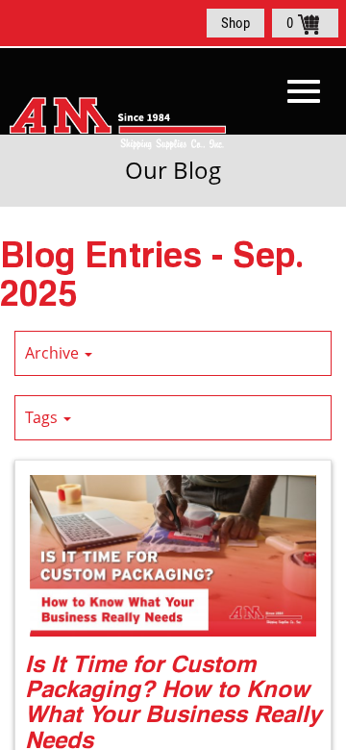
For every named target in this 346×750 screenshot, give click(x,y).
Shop (235, 23)
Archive (54, 352)
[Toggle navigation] (304, 91)
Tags (43, 417)
